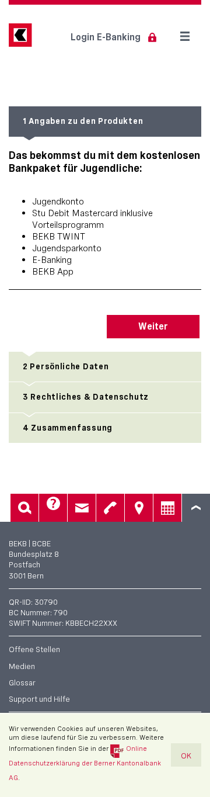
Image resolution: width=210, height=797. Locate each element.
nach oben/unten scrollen (196, 508)
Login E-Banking (106, 37)
